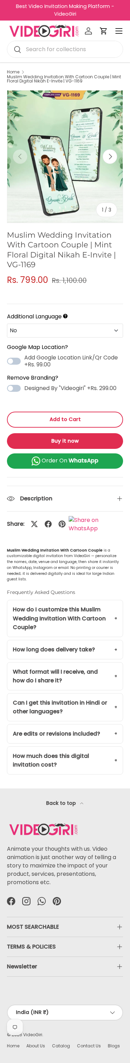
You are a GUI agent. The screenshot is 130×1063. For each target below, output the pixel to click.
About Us (35, 1046)
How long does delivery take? (54, 649)
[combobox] (65, 49)
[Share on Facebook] (48, 524)
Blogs (114, 1046)
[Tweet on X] (34, 524)
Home (13, 72)
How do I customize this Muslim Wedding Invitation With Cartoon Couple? (59, 618)
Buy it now (65, 440)
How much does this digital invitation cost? (51, 760)
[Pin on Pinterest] (62, 524)
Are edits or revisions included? (56, 734)
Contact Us (89, 1046)
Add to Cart (65, 419)
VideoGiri (32, 1035)
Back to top (61, 803)
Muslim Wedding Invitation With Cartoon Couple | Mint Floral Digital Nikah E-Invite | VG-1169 (64, 79)
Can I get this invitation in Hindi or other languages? (60, 707)
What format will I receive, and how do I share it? (55, 676)
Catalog (61, 1046)
